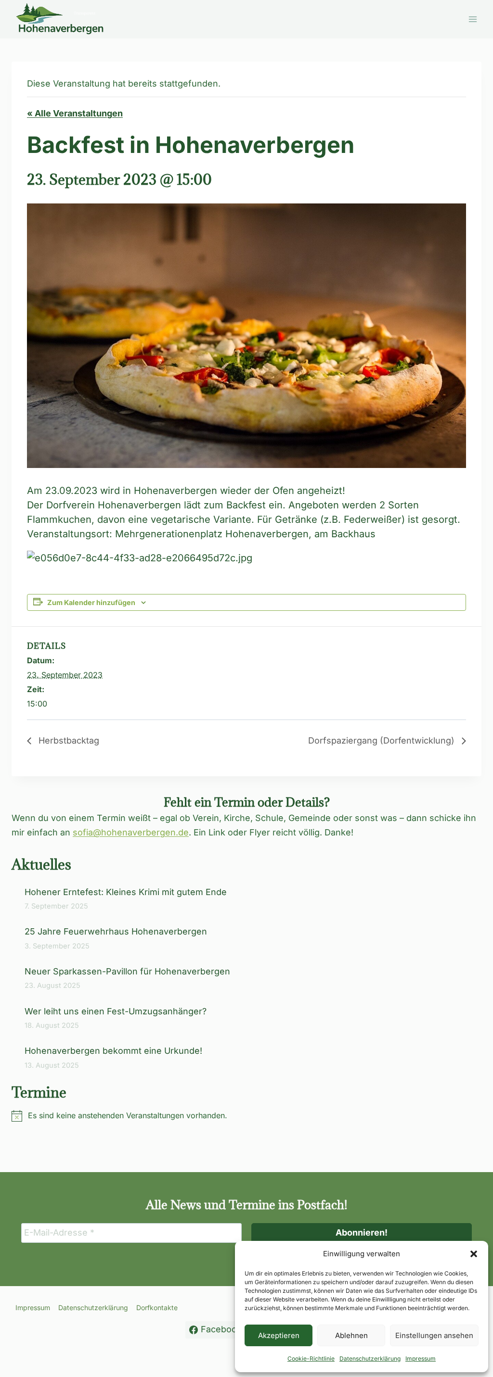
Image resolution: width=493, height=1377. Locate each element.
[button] (474, 1254)
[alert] (246, 1116)
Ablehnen (351, 1335)
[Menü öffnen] (472, 19)
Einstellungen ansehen (434, 1335)
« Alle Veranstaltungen (75, 113)
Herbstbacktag (67, 740)
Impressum (420, 1358)
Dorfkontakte (157, 1307)
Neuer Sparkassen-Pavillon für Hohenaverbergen (127, 971)
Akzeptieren (278, 1335)
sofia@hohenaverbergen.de (131, 832)
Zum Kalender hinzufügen (91, 602)
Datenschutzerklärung (370, 1358)
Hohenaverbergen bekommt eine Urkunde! (113, 1051)
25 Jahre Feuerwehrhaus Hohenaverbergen (116, 931)
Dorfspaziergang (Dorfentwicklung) (382, 740)
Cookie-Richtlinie (311, 1358)
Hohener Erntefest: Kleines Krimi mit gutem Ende (126, 892)
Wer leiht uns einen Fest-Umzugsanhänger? (117, 1011)
